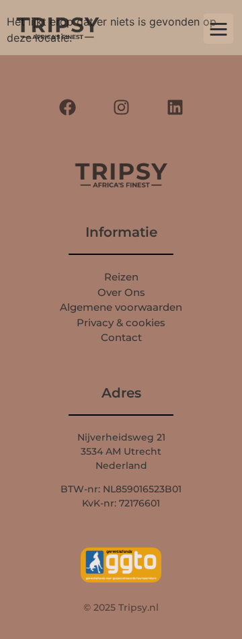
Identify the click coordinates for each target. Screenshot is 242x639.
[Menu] (219, 28)
